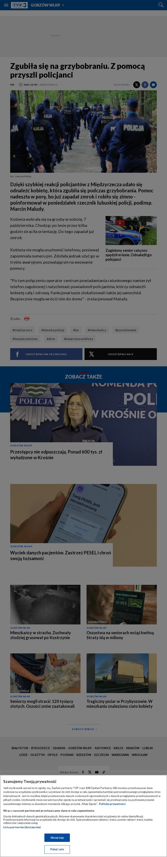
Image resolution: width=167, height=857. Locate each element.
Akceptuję (57, 837)
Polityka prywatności (112, 804)
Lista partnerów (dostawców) (22, 827)
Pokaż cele (57, 849)
